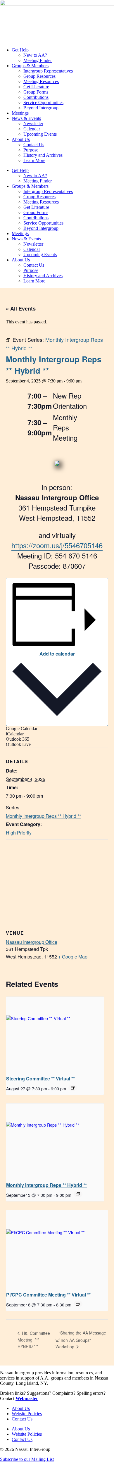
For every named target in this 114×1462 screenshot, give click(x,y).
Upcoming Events (40, 134)
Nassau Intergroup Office (31, 942)
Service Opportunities (43, 102)
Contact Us (33, 144)
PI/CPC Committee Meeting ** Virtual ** (48, 1294)
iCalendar (15, 733)
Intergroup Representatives (48, 70)
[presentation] (55, 1033)
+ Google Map (72, 956)
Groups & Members (30, 65)
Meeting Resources (41, 81)
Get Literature (36, 86)
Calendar (31, 128)
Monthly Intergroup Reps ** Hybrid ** (43, 816)
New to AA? (35, 55)
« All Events (21, 308)
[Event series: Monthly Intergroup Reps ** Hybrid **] (78, 1194)
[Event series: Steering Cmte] (73, 1087)
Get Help (20, 49)
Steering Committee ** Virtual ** (40, 1078)
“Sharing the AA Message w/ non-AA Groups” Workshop (81, 1339)
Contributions (36, 97)
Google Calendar (21, 728)
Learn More (34, 160)
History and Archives (43, 155)
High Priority (19, 832)
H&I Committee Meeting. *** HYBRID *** (34, 1339)
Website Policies (27, 1413)
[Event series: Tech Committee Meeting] (78, 1304)
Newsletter (33, 123)
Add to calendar (57, 653)
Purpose (30, 149)
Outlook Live (18, 744)
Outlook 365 (17, 739)
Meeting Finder (37, 60)
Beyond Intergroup (40, 107)
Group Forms (35, 91)
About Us (21, 139)
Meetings (20, 113)
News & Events (26, 118)
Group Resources (39, 76)
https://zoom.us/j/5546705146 (57, 545)
